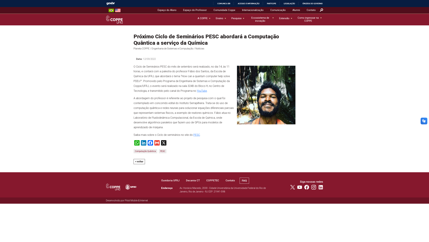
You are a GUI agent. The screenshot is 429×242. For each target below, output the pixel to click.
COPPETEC (212, 180)
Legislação (289, 3)
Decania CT (193, 180)
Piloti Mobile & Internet (136, 200)
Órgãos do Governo (312, 3)
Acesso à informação (248, 3)
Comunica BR (223, 3)
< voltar (139, 161)
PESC (196, 134)
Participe (271, 3)
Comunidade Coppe (224, 10)
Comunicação (278, 10)
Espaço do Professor (195, 10)
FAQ (244, 180)
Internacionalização (253, 10)
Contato (311, 10)
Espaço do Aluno (167, 10)
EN (117, 10)
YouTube (202, 90)
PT (111, 10)
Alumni (296, 10)
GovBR (110, 3)
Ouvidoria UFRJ (170, 180)
